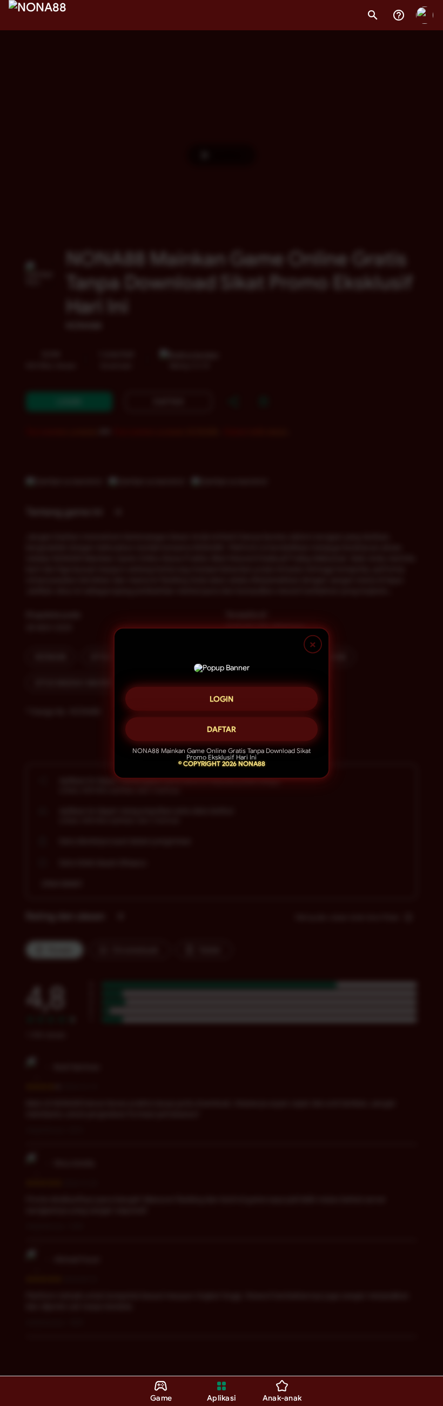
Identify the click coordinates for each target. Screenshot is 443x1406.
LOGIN (221, 694)
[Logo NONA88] (37, 15)
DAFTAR (221, 725)
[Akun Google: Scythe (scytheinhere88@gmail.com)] (425, 15)
